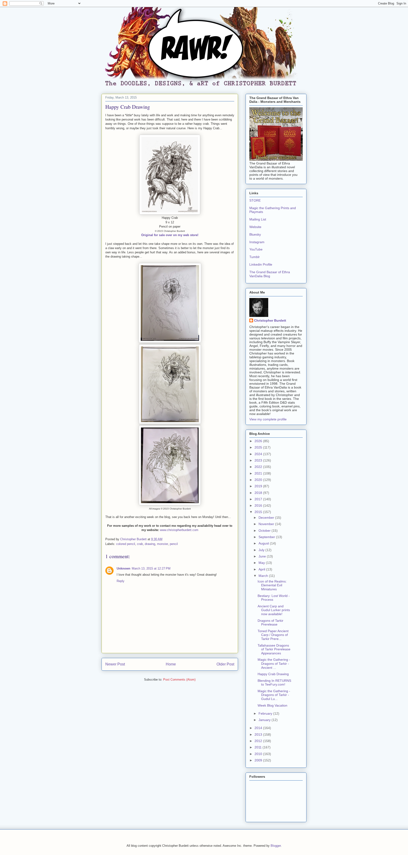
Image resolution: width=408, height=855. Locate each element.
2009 (259, 760)
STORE (255, 200)
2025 (259, 447)
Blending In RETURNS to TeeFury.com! (274, 683)
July (262, 550)
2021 (259, 473)
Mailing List (257, 219)
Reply (120, 581)
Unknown (123, 568)
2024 (259, 454)
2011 (259, 747)
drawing (150, 544)
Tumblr (254, 257)
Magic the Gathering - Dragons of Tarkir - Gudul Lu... (274, 695)
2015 (259, 512)
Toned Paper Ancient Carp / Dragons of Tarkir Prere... (273, 635)
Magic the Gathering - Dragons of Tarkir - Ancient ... (274, 663)
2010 (259, 754)
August (264, 543)
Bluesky (255, 234)
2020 (259, 480)
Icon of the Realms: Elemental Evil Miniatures (272, 585)
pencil (174, 544)
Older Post (225, 664)
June (263, 556)
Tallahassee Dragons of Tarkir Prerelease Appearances (274, 649)
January (265, 720)
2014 (259, 728)
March (264, 576)
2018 (259, 493)
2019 (259, 486)
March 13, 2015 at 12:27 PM (151, 568)
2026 (259, 441)
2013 (259, 734)
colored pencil (125, 544)
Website (255, 227)
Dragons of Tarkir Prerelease (270, 622)
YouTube (256, 249)
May (262, 563)
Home (171, 664)
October (265, 530)
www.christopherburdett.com (179, 530)
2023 (259, 460)
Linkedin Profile (260, 264)
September (267, 537)
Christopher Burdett (270, 320)
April (262, 569)
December (267, 517)
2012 (259, 741)
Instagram (256, 242)
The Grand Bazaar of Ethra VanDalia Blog (269, 274)
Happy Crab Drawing (273, 674)
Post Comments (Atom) (179, 679)
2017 (259, 499)
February (266, 713)
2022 (259, 467)
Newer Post (115, 664)
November (267, 524)
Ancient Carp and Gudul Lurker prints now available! (274, 610)
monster (162, 544)
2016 (259, 505)
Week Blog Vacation (272, 705)
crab (140, 544)
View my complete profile (268, 419)
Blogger (276, 845)
